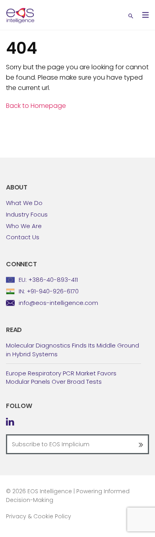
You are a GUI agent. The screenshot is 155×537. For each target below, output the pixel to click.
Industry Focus (27, 214)
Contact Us (22, 237)
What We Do (24, 203)
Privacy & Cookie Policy (38, 516)
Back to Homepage (36, 105)
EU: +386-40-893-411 (48, 279)
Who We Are (24, 226)
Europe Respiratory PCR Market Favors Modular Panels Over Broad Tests (61, 377)
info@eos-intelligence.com (58, 303)
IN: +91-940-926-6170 (49, 291)
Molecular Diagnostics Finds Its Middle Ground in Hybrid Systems (72, 349)
